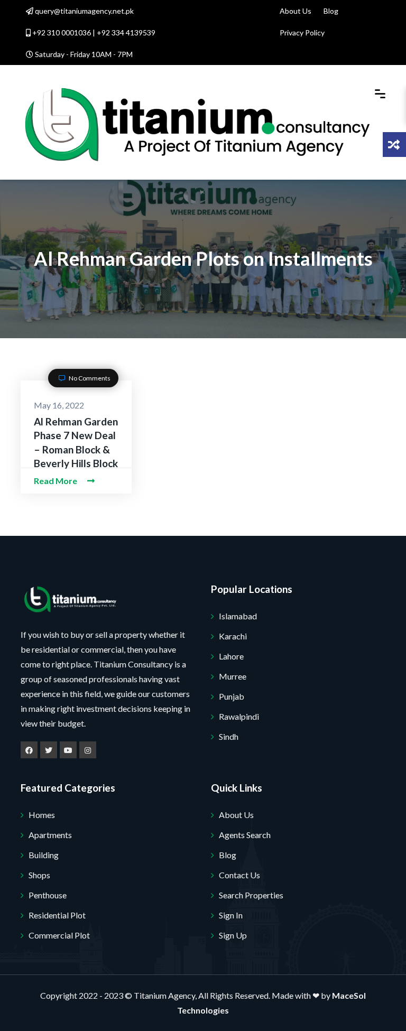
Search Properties (251, 895)
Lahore (231, 656)
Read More (56, 481)
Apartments (50, 835)
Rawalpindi (239, 716)
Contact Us (239, 875)
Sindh (228, 736)
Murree (232, 676)
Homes (42, 815)
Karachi (233, 636)
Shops (39, 875)
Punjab (231, 696)
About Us (295, 10)
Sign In (231, 915)
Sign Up (233, 935)
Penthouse (48, 895)
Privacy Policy (302, 32)
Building (44, 855)
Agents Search (245, 835)
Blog (331, 10)
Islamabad (238, 616)
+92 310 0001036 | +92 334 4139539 (93, 32)
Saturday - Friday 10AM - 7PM (83, 54)
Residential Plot (57, 915)
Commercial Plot (59, 935)
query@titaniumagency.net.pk (83, 10)
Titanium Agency (164, 995)
